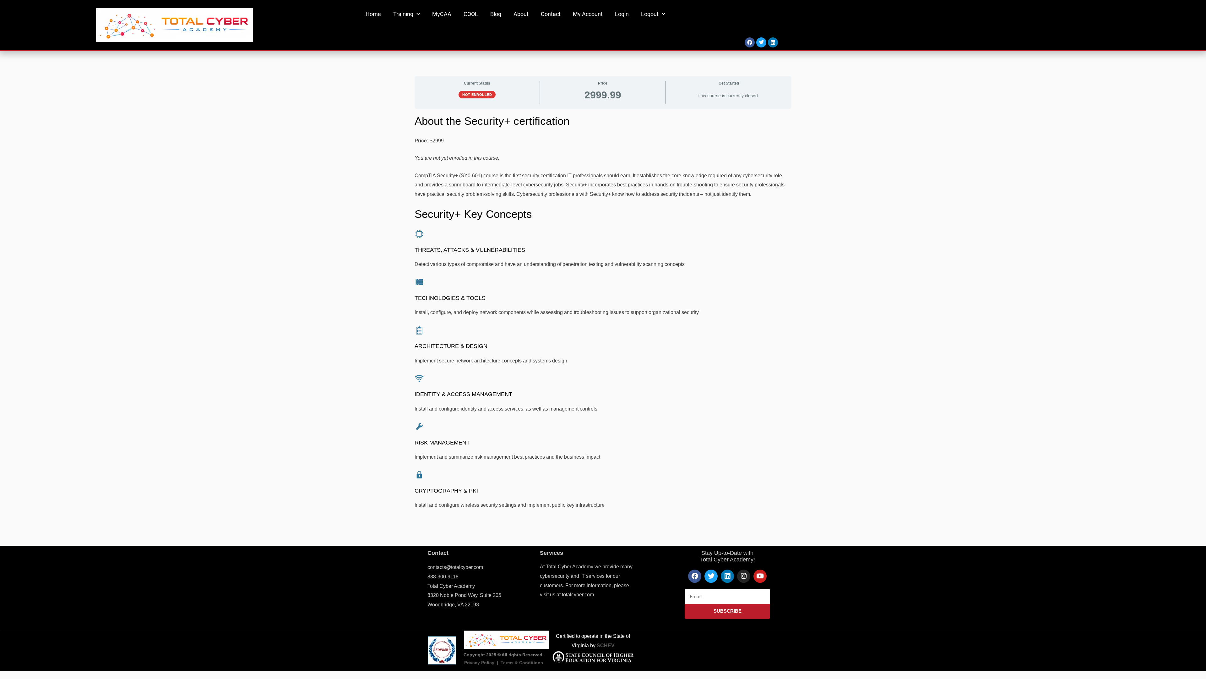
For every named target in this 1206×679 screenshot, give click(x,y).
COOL (471, 14)
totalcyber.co (576, 594)
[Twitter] (761, 42)
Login (622, 14)
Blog (495, 14)
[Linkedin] (773, 42)
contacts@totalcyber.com (455, 567)
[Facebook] (750, 42)
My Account (588, 14)
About (521, 14)
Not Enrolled (477, 95)
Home (373, 14)
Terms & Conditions (522, 662)
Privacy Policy (479, 662)
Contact (551, 14)
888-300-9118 (443, 576)
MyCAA (441, 14)
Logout (650, 14)
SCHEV (606, 645)
